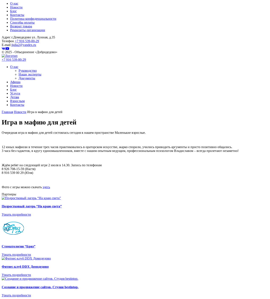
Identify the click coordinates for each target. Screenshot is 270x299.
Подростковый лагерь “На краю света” (32, 206)
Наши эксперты (30, 74)
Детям (14, 97)
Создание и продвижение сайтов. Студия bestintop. (40, 287)
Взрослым (17, 101)
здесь (46, 187)
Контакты (17, 15)
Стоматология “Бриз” (18, 246)
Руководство (28, 70)
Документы (27, 78)
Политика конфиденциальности (33, 18)
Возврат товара (21, 26)
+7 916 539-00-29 (27, 41)
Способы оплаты (22, 22)
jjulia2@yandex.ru (23, 45)
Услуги (15, 93)
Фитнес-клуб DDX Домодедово (25, 266)
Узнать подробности (16, 214)
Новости (16, 7)
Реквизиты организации (27, 30)
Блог (13, 11)
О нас (14, 3)
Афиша (15, 82)
